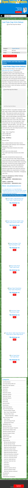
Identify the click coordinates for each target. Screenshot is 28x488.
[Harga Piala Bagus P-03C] (14, 243)
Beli (14, 205)
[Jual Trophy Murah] (14, 355)
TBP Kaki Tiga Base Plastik (9, 469)
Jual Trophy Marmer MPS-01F (9, 383)
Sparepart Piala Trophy (9, 413)
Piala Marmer (7, 466)
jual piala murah (18, 191)
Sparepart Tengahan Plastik (9, 433)
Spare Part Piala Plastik (8, 417)
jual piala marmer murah (10, 191)
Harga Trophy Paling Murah (14, 289)
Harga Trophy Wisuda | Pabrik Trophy (14, 222)
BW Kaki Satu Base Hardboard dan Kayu (12, 445)
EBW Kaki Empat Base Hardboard (11, 454)
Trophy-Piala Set (6, 440)
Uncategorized (6, 473)
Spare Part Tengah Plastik (9, 420)
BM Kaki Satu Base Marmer (10, 442)
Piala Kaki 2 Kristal (7, 392)
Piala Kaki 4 (6, 462)
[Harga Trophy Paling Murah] (14, 288)
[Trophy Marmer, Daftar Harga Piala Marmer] (14, 333)
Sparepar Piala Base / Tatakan (11, 415)
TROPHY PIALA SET (7, 436)
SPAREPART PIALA (7, 424)
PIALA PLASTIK (6, 403)
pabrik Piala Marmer (13, 193)
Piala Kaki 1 (5, 389)
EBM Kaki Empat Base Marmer (10, 452)
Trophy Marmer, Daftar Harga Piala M (14, 334)
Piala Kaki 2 (5, 390)
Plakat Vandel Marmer (7, 407)
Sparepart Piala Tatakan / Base (9, 429)
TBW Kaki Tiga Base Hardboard (10, 471)
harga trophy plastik (18, 190)
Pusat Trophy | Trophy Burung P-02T (14, 200)
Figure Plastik (7, 419)
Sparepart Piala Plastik (9, 422)
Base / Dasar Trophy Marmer (10, 412)
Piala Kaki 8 (6, 464)
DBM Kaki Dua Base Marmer (10, 447)
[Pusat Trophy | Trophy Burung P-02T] (14, 198)
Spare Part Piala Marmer (8, 408)
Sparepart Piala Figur (7, 426)
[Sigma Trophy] (14, 3)
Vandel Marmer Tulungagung (9, 476)
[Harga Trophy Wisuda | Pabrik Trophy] (14, 221)
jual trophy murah (5, 193)
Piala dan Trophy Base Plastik (10, 457)
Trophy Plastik (6, 438)
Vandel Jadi (5, 474)
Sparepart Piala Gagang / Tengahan (10, 427)
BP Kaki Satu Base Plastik (9, 443)
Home (3, 18)
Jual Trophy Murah (14, 356)
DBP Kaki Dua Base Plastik (9, 449)
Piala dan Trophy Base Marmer (10, 455)
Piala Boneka (5, 387)
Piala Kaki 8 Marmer (7, 398)
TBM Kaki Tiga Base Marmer (10, 467)
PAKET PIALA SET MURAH (8, 385)
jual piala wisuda (6, 382)
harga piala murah (11, 190)
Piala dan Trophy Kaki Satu (10, 461)
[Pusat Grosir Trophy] (14, 310)
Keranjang (18, 12)
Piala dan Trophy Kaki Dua (9, 459)
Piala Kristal (5, 399)
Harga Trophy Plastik (14, 267)
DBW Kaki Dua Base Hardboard (11, 450)
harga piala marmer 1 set (9, 189)
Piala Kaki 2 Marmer (7, 394)
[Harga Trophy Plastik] (14, 265)
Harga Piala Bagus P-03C (14, 244)
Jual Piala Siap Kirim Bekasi (12, 22)
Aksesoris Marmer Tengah (9, 410)
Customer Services (18, 486)
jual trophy (23, 191)
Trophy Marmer (9, 18)
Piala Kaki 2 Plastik (7, 396)
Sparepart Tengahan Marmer (9, 431)
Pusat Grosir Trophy (14, 312)
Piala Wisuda (5, 405)
